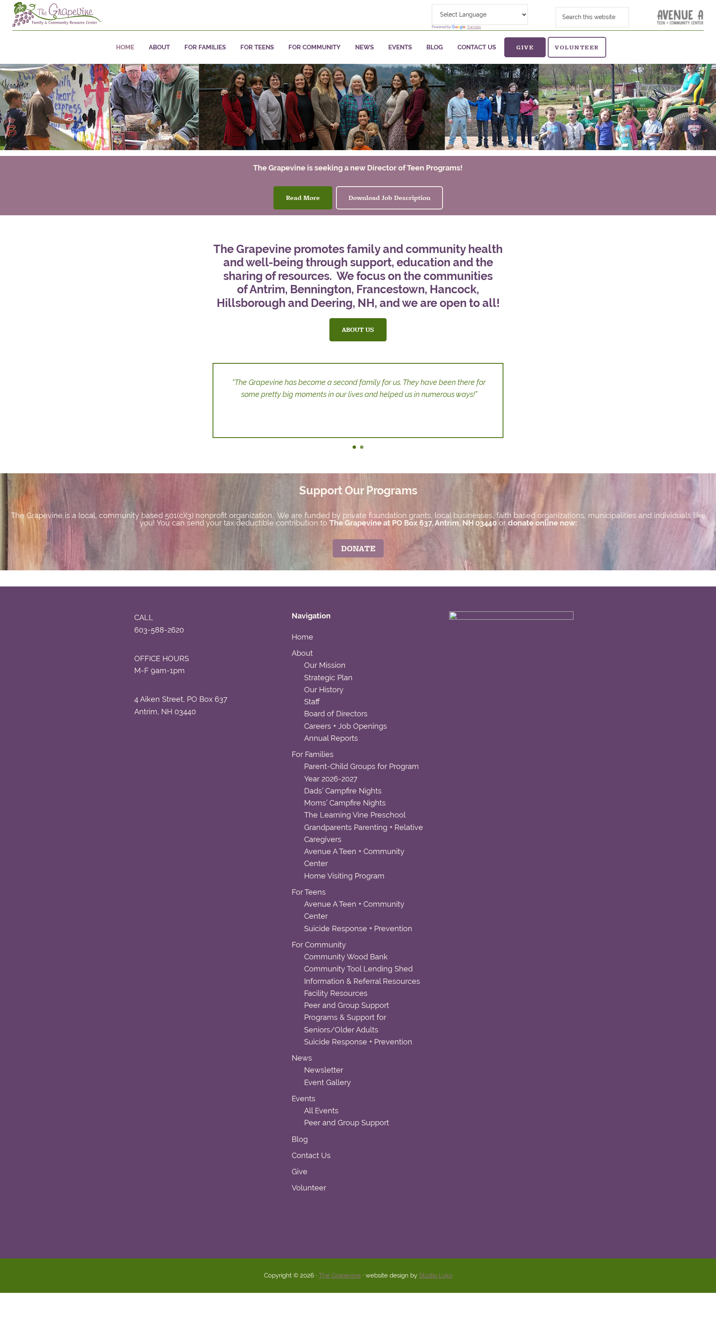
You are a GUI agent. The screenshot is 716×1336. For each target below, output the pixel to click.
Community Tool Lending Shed (358, 968)
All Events (321, 1110)
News (302, 1058)
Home (302, 637)
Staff (311, 701)
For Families (313, 754)
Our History (323, 689)
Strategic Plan (328, 677)
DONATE (358, 548)
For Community (319, 944)
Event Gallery (327, 1082)
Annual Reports (331, 738)
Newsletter (323, 1070)
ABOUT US (358, 329)
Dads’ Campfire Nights (343, 790)
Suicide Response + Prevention (358, 928)
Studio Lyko (435, 1275)
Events (303, 1098)
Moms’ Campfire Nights (345, 802)
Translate (474, 27)
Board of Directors (336, 713)
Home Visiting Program (344, 875)
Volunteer (309, 1187)
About (302, 653)
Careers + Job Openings (345, 726)
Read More (303, 197)
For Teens (309, 892)
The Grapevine (340, 1275)
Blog (300, 1139)
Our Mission (325, 665)
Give (299, 1171)
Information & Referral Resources (362, 981)
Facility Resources (336, 993)
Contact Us (311, 1155)
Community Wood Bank (346, 956)
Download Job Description (389, 197)
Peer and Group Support (346, 1005)
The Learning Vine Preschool (355, 814)
